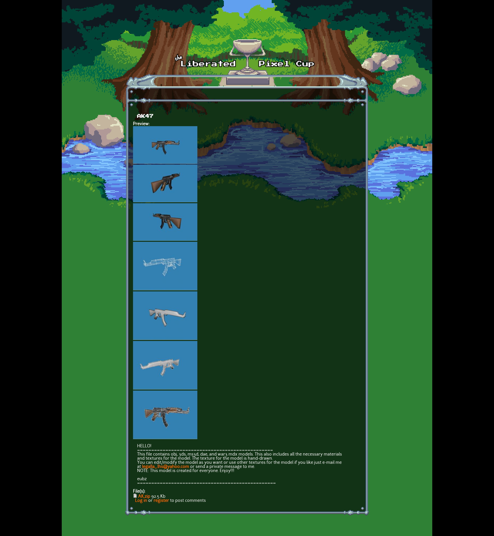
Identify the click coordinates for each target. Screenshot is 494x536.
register (161, 501)
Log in (141, 501)
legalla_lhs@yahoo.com (165, 467)
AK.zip (144, 497)
